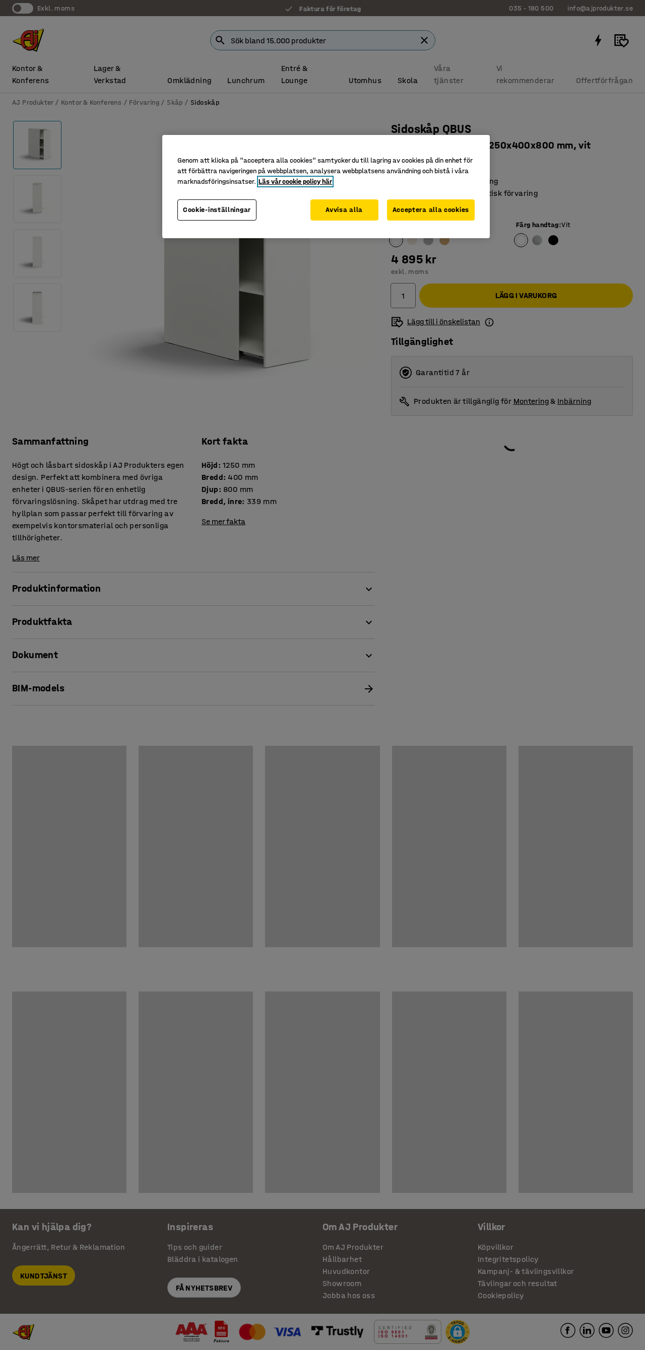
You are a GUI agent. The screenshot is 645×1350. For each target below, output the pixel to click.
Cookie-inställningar (217, 209)
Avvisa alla (344, 209)
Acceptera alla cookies (431, 209)
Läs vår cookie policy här (295, 181)
